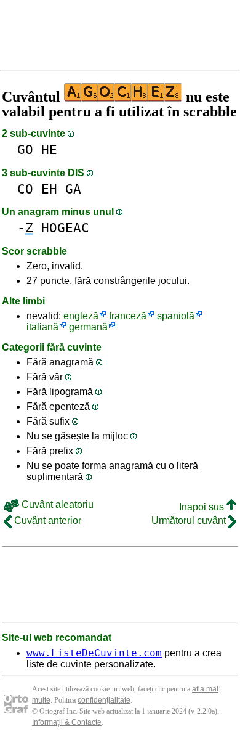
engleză (80, 316)
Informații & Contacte (67, 722)
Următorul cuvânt (189, 520)
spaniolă (175, 316)
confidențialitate (104, 700)
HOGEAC (65, 227)
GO (25, 149)
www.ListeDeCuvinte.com (94, 653)
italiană (42, 327)
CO (25, 189)
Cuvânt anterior (46, 520)
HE (49, 149)
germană (88, 327)
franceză (127, 316)
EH (49, 189)
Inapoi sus (202, 507)
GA (73, 189)
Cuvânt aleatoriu (56, 504)
